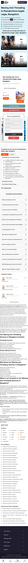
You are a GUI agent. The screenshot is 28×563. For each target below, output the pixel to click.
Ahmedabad (22, 439)
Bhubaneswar (13, 430)
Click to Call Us (15, 106)
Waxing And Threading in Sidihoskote (10, 496)
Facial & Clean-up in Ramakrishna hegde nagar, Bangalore (14, 512)
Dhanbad (21, 432)
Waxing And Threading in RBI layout (9, 455)
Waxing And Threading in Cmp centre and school (12, 470)
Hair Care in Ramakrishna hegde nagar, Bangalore (12, 518)
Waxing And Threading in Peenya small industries (12, 492)
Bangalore (22, 430)
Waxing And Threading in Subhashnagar (10, 464)
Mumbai (4, 434)
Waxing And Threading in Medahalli (9, 459)
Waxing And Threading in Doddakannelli (10, 457)
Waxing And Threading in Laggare (9, 494)
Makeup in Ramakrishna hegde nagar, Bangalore (12, 508)
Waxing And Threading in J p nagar (9, 485)
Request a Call (15, 110)
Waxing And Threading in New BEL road (10, 477)
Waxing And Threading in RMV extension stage (11, 490)
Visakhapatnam (5, 441)
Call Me (14, 134)
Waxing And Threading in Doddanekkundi (10, 481)
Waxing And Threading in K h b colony (10, 498)
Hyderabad (5, 432)
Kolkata (12, 434)
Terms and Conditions (17, 555)
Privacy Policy (9, 555)
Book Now (20, 101)
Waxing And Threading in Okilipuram (9, 468)
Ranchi (4, 430)
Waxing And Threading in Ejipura (9, 451)
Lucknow (4, 439)
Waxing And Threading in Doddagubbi (10, 448)
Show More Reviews (14, 302)
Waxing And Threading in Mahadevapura (10, 453)
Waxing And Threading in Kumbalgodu (10, 483)
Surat (12, 439)
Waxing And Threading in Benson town (10, 503)
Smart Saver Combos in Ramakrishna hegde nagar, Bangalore (14, 523)
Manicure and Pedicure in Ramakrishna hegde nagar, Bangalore (15, 510)
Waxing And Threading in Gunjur (9, 472)
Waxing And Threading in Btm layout (9, 466)
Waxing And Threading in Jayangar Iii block (11, 501)
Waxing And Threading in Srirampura (9, 461)
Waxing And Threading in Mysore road (10, 446)
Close (13, 138)
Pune (21, 434)
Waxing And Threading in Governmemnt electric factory (13, 479)
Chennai (12, 432)
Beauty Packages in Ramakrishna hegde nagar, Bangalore (13, 521)
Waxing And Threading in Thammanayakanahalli (12, 474)
